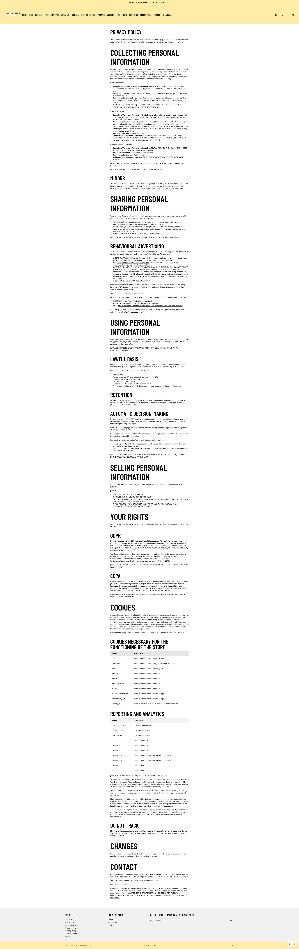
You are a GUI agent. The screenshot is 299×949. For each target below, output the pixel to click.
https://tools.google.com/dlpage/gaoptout (133, 265)
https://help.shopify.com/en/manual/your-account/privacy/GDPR (144, 561)
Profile (110, 925)
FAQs (67, 936)
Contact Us (69, 922)
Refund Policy (70, 925)
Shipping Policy (71, 933)
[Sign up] (231, 920)
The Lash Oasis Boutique (81, 945)
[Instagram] (232, 945)
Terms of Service (71, 928)
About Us (69, 920)
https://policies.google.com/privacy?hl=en (133, 262)
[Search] (282, 15)
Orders (110, 920)
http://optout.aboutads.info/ (134, 312)
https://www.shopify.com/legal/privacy (148, 224)
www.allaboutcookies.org (163, 806)
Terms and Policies (149, 945)
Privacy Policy (70, 931)
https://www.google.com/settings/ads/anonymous (140, 303)
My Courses (112, 922)
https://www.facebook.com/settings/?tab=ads (140, 301)
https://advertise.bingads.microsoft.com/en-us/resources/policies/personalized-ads (150, 306)
